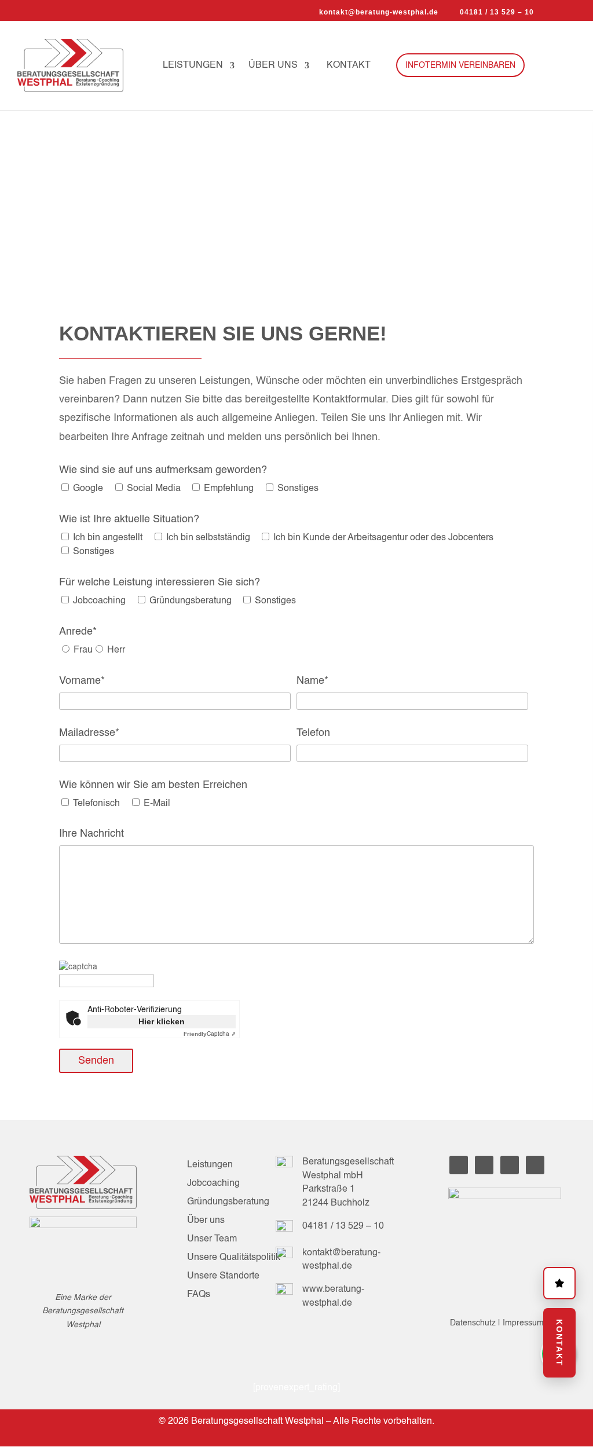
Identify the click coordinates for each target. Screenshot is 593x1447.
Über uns (273, 65)
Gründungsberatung (228, 1202)
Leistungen (193, 65)
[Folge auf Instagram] (509, 1165)
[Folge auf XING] (535, 1165)
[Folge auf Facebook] (484, 1165)
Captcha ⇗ (210, 1034)
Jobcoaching (213, 1183)
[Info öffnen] (559, 1283)
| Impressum (521, 1323)
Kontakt (349, 65)
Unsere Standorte (223, 1276)
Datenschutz (474, 1323)
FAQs (198, 1294)
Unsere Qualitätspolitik (233, 1257)
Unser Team (212, 1239)
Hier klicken (161, 1021)
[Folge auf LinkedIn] (458, 1165)
